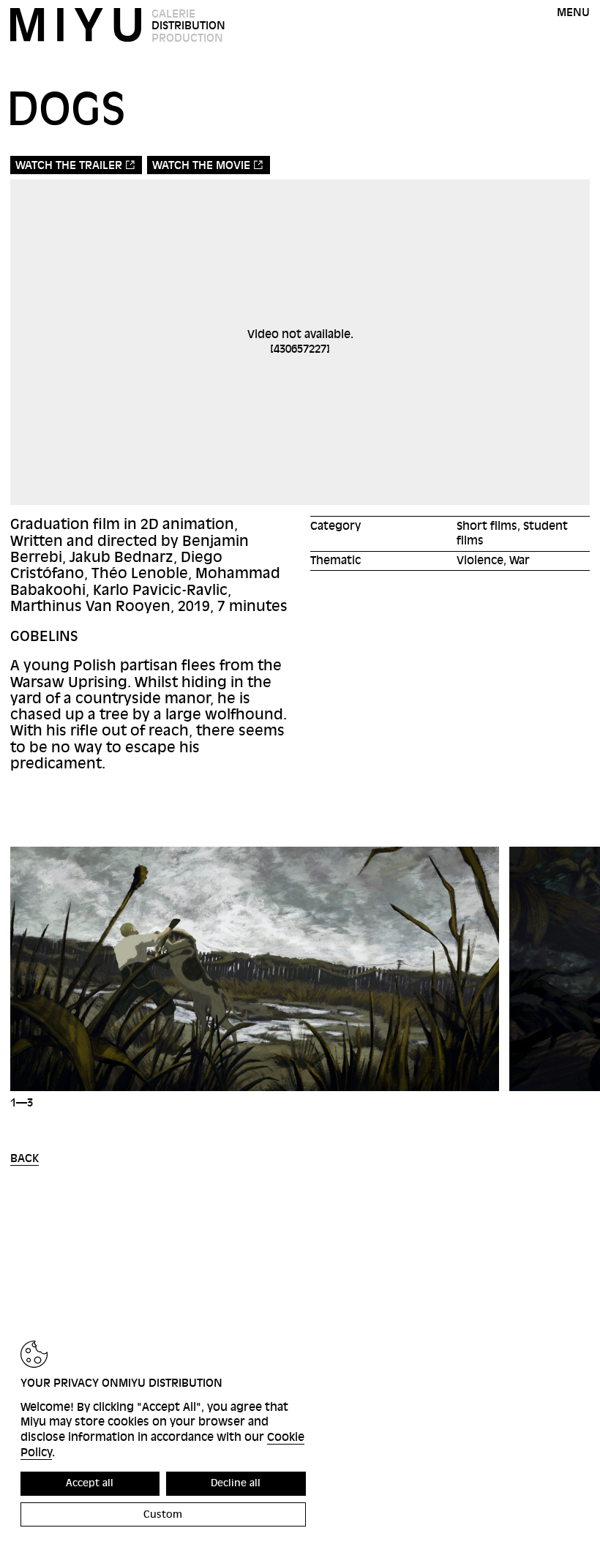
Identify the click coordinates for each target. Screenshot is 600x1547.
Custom (162, 1514)
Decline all (235, 1483)
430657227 (300, 349)
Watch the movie (201, 165)
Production (187, 38)
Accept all (89, 1483)
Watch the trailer (68, 165)
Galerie (173, 13)
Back (24, 1158)
